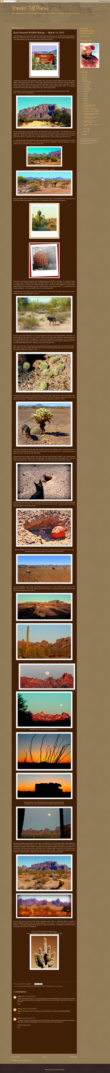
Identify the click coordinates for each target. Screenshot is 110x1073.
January (85, 131)
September (86, 89)
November (86, 84)
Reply (19, 1004)
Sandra (19, 996)
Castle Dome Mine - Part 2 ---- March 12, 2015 (90, 118)
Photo (43, 986)
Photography (48, 986)
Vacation (60, 986)
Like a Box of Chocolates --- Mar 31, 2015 (90, 106)
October (85, 86)
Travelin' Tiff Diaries (30, 8)
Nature (39, 986)
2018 (83, 75)
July (84, 93)
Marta (19, 1018)
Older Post (73, 1057)
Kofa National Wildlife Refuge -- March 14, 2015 (90, 114)
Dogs (32, 986)
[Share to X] (38, 984)
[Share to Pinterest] (42, 984)
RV (53, 986)
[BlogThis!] (37, 984)
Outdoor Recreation (85, 36)
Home (45, 1057)
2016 (83, 77)
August (85, 91)
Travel (55, 986)
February (85, 129)
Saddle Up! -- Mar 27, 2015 (90, 108)
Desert (28, 986)
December (86, 82)
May (84, 98)
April (84, 101)
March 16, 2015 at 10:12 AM (28, 1018)
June (84, 96)
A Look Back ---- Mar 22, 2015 (90, 111)
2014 (83, 134)
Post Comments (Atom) (24, 1060)
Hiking (35, 986)
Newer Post (16, 1057)
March (85, 103)
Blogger (63, 1069)
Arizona (19, 986)
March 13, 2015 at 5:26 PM (28, 996)
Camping (24, 986)
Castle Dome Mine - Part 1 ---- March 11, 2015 (90, 121)
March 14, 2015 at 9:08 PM (30, 1008)
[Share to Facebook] (40, 984)
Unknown (20, 1008)
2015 (83, 80)
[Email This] (35, 984)
